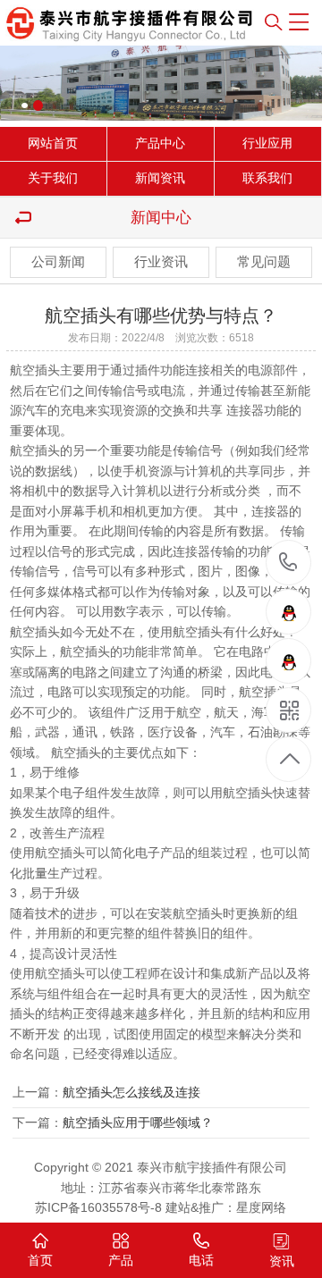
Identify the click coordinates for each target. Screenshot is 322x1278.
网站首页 (53, 143)
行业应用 (267, 143)
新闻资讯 (160, 178)
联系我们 (267, 178)
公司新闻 (58, 262)
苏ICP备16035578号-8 (98, 1208)
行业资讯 (161, 262)
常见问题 (264, 262)
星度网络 (261, 1208)
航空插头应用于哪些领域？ (138, 1123)
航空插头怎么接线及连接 (131, 1092)
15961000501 (288, 563)
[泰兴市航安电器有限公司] (93, 23)
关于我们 (53, 178)
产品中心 (160, 143)
